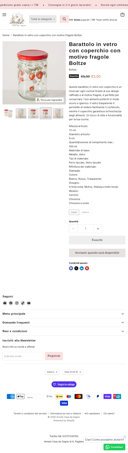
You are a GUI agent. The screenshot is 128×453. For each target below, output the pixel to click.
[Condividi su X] (76, 268)
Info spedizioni (92, 413)
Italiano (50, 372)
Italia (71, 372)
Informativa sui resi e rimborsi (65, 413)
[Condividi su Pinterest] (87, 268)
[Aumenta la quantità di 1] (98, 228)
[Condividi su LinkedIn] (82, 268)
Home (6, 35)
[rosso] (74, 215)
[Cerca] (64, 19)
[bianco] (86, 215)
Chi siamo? (109, 413)
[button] (8, 113)
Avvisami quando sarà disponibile (97, 252)
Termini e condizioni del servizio (30, 413)
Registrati (54, 355)
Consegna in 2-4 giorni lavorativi (69, 4)
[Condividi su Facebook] (71, 268)
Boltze (72, 69)
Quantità (73, 221)
